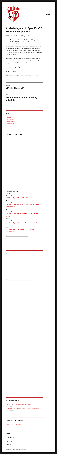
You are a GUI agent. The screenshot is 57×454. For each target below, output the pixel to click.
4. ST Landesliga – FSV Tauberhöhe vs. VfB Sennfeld (21, 223)
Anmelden (9, 117)
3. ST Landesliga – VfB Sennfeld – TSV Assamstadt (21, 198)
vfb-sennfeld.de (9, 449)
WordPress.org (10, 123)
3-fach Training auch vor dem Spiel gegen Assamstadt (19, 404)
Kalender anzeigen (10, 231)
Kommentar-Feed (11, 121)
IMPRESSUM (9, 445)
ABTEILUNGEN (10, 437)
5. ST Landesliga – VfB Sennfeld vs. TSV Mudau (20, 229)
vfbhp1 (11, 75)
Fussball (26, 75)
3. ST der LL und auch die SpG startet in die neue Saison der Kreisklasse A (25, 408)
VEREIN (8, 434)
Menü (48, 14)
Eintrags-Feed (10, 119)
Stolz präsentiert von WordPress (19, 449)
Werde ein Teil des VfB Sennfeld (13, 424)
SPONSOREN (9, 441)
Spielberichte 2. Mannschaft (35, 75)
